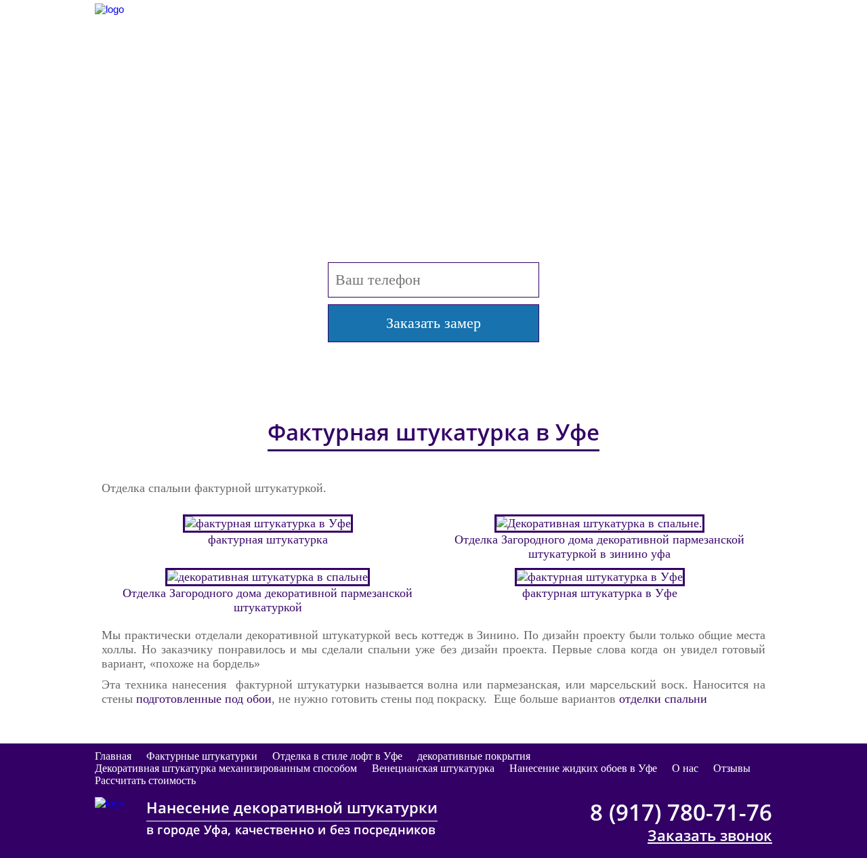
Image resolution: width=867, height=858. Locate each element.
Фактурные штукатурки (201, 756)
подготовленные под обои (204, 699)
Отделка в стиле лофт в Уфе (337, 756)
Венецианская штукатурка (433, 768)
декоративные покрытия (473, 756)
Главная (113, 756)
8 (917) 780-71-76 (681, 18)
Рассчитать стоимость (145, 780)
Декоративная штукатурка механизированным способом (226, 768)
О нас (685, 768)
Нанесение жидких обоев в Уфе (583, 768)
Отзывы (731, 768)
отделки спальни (663, 699)
